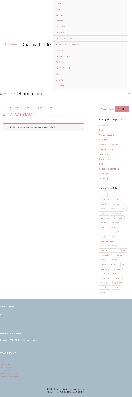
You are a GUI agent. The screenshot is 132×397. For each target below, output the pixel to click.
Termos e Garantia (8, 373)
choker (103, 209)
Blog (58, 74)
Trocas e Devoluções (9, 377)
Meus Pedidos (6, 367)
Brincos (59, 50)
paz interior (105, 269)
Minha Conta (5, 364)
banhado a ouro (106, 199)
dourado (104, 223)
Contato (59, 80)
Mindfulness (118, 255)
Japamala (60, 21)
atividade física (115, 195)
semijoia (104, 283)
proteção (117, 269)
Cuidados (4, 370)
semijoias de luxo (118, 283)
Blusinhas (60, 26)
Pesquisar (122, 109)
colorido (104, 213)
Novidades (104, 159)
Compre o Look (63, 56)
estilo (103, 227)
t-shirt (116, 287)
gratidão (104, 237)
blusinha (104, 204)
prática (103, 274)
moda (103, 260)
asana (103, 195)
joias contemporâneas (109, 246)
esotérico (115, 223)
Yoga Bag (60, 15)
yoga (103, 292)
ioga (113, 237)
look (113, 250)
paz (123, 264)
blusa (119, 199)
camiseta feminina (118, 204)
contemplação (106, 218)
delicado (119, 218)
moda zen (113, 260)
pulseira (114, 274)
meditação (105, 255)
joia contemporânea (108, 241)
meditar (122, 250)
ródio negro (119, 278)
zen (111, 292)
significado (105, 287)
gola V (116, 232)
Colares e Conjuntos (65, 38)
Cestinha (60, 86)
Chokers (60, 32)
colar (113, 209)
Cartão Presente (63, 68)
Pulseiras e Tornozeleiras (67, 44)
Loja (58, 9)
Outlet (58, 62)
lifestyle (104, 250)
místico (103, 264)
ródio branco (105, 278)
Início (58, 3)
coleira (122, 209)
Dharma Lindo (36, 44)
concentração (117, 213)
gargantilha (105, 232)
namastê (114, 264)
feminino (113, 227)
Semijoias (103, 173)
